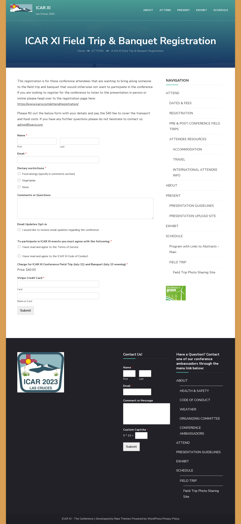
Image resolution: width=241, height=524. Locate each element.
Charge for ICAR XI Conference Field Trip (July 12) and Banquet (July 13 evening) (72, 264)
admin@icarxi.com (30, 125)
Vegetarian (28, 180)
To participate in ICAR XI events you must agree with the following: (64, 241)
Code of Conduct (78, 256)
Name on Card (24, 301)
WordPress (154, 518)
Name (22, 135)
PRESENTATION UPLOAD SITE (192, 216)
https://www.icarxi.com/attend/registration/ (48, 104)
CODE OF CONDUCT (195, 400)
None (25, 187)
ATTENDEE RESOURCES (187, 139)
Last (62, 146)
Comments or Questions (34, 195)
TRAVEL (179, 159)
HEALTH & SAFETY (194, 391)
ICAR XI (43, 8)
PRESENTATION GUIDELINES (191, 206)
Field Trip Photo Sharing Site (194, 272)
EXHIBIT (201, 10)
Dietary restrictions (31, 168)
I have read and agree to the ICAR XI (55, 256)
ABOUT (148, 10)
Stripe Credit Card (30, 278)
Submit (25, 310)
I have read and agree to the (50, 247)
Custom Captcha (135, 430)
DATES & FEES (180, 103)
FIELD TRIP (177, 262)
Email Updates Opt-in (32, 224)
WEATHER (188, 409)
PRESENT (183, 10)
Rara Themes (122, 518)
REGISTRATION (181, 113)
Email (22, 154)
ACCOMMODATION (187, 149)
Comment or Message (138, 400)
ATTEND (165, 10)
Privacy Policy (170, 518)
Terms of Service (68, 247)
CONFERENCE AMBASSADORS (192, 431)
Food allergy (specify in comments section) (48, 174)
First (19, 146)
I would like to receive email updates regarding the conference (60, 230)
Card (19, 289)
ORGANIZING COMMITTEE (200, 418)
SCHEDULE (220, 10)
